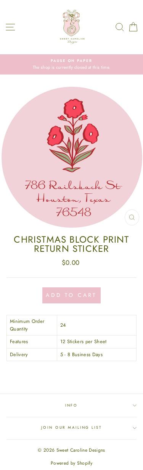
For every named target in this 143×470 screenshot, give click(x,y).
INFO (71, 405)
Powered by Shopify (71, 463)
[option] (71, 64)
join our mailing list (71, 427)
